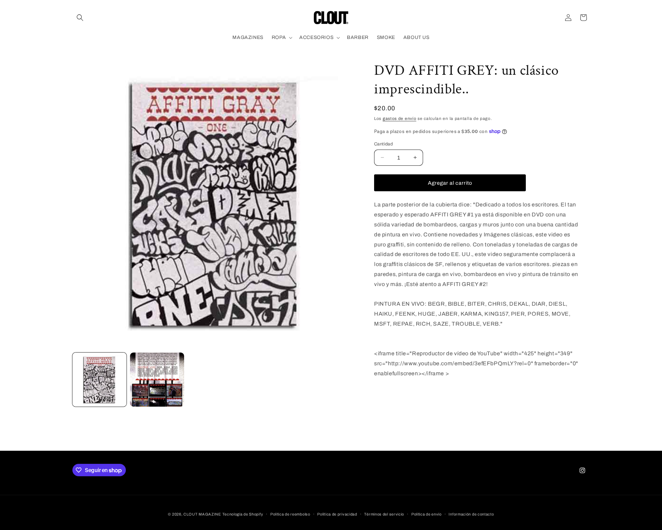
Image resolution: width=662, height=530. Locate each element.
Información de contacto (471, 514)
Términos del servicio (384, 514)
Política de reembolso (290, 514)
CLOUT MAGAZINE (202, 514)
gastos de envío (400, 118)
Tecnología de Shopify (242, 514)
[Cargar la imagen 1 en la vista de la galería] (99, 380)
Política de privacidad (337, 514)
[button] (80, 17)
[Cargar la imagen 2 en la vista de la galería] (157, 380)
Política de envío (426, 514)
